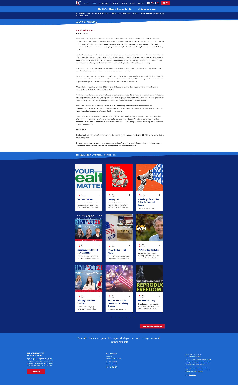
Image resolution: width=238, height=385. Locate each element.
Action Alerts (83, 16)
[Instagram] (107, 367)
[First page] (103, 317)
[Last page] (134, 317)
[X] (110, 367)
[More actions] (100, 195)
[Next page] (130, 317)
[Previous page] (107, 317)
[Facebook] (113, 367)
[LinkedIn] (116, 367)
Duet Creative (192, 375)
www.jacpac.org (193, 369)
